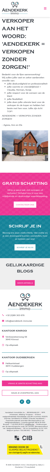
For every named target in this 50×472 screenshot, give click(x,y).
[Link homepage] (15, 8)
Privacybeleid (30, 467)
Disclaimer (19, 467)
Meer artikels (25, 283)
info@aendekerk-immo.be (19, 320)
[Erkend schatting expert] (25, 449)
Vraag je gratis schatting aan (25, 383)
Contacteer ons (25, 204)
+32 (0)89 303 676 (15, 315)
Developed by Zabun (35, 465)
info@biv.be (29, 424)
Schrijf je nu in (25, 247)
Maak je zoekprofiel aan (25, 393)
